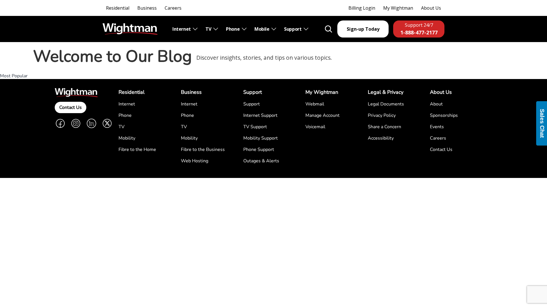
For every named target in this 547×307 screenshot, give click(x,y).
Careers (173, 8)
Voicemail (315, 127)
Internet (182, 29)
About (436, 104)
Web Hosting (194, 161)
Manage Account (322, 115)
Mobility (127, 138)
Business (147, 8)
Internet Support (260, 115)
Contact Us (70, 107)
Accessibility (381, 138)
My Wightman (398, 8)
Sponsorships (444, 115)
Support (293, 29)
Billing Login (361, 8)
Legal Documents (386, 104)
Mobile (262, 29)
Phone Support (258, 149)
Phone (233, 29)
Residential (117, 8)
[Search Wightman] (328, 29)
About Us (431, 8)
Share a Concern (384, 127)
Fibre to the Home (137, 149)
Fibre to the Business (203, 149)
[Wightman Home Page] (130, 29)
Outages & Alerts (261, 161)
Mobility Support (260, 138)
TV (208, 29)
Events (437, 127)
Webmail (314, 104)
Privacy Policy (382, 115)
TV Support (255, 127)
